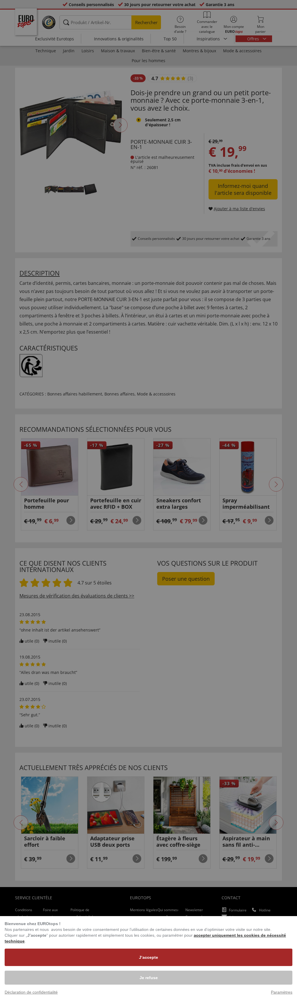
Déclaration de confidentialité (31, 992)
